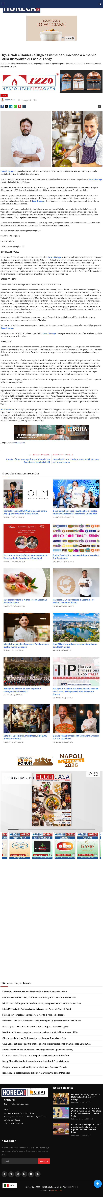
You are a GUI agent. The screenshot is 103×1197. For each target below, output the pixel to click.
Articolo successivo (61, 455)
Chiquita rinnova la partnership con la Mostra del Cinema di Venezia (34, 1067)
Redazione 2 (7, 561)
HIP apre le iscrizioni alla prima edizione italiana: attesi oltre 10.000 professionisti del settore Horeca (75, 691)
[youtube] (31, 1174)
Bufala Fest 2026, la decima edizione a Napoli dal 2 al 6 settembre (76, 556)
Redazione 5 (7, 650)
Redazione (7, 517)
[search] (100, 4)
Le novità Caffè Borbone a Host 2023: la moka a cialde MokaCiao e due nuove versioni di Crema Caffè (86, 1112)
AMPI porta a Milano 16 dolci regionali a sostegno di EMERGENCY (22, 690)
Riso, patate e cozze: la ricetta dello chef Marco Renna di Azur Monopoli (36, 1073)
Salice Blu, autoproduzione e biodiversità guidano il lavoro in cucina (34, 991)
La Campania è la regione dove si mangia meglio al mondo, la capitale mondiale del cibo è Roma (86, 1128)
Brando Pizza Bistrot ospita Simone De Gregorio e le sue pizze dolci (76, 737)
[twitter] (11, 1174)
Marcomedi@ (56, 1190)
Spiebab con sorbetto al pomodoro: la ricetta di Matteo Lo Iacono (33, 1015)
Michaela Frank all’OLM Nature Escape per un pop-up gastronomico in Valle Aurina (25, 512)
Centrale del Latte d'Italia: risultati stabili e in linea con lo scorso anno (76, 460)
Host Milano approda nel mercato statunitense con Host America (75, 645)
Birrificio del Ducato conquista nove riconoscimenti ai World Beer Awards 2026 (40, 1032)
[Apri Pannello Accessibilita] (98, 1184)
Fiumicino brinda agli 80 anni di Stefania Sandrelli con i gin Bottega (85, 1097)
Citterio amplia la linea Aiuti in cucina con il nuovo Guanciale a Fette (34, 1038)
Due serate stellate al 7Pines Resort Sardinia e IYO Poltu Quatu (25, 601)
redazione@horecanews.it (20, 1104)
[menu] (3, 4)
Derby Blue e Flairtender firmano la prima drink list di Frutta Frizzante (35, 1061)
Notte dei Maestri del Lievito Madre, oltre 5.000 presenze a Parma (25, 737)
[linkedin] (24, 1174)
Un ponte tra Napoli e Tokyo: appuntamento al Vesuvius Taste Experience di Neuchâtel (25, 556)
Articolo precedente (41, 455)
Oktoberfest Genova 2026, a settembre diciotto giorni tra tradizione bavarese (39, 997)
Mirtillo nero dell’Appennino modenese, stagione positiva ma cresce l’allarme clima (41, 1003)
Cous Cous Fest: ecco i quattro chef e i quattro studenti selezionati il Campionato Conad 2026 (75, 512)
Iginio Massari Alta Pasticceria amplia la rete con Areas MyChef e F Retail (36, 1009)
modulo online (19, 442)
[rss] (38, 1174)
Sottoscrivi (44, 1161)
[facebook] (4, 1174)
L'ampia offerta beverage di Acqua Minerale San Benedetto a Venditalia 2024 (28, 460)
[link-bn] (51, 28)
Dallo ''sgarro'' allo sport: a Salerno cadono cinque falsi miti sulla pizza (35, 1026)
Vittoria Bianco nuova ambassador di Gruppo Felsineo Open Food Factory (37, 1049)
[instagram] (18, 1174)
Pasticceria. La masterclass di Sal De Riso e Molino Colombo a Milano (73, 601)
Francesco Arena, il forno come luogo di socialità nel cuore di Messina (35, 1055)
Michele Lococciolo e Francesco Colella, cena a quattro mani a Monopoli (26, 645)
